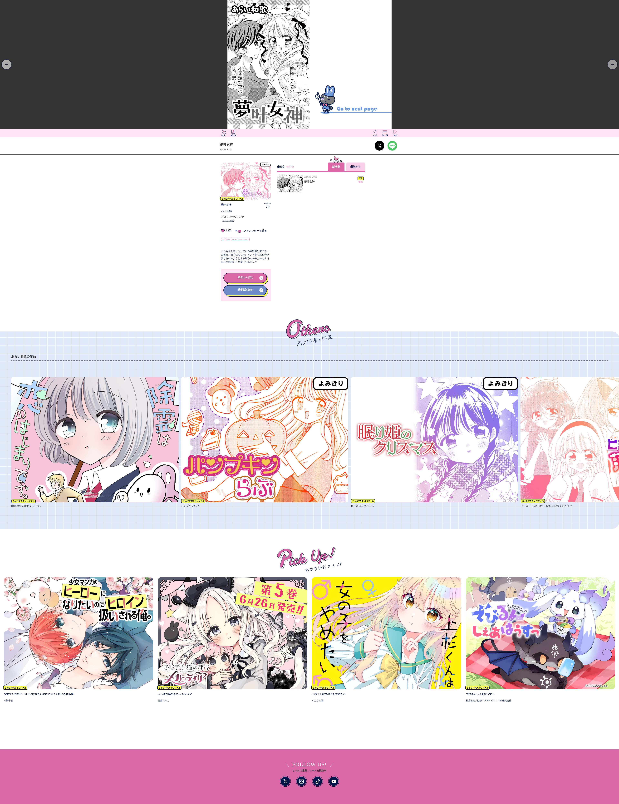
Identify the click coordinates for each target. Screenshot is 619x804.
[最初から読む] (245, 282)
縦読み (234, 135)
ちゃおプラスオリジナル (240, 239)
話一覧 (385, 135)
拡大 (223, 135)
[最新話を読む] (245, 294)
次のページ (77, 64)
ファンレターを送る (255, 230)
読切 (228, 239)
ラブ (223, 239)
